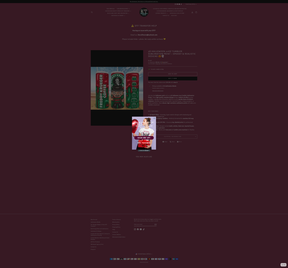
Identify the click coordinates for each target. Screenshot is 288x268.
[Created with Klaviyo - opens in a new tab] (144, 150)
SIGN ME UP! (144, 138)
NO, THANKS (144, 143)
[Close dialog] (154, 118)
